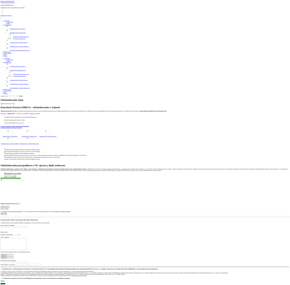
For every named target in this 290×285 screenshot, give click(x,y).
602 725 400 (10, 176)
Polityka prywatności (65, 211)
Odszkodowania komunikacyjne (29, 136)
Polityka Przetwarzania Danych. (79, 275)
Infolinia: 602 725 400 (6, 15)
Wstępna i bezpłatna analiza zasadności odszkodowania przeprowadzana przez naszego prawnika (15, 127)
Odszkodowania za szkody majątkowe (10, 143)
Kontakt (5, 56)
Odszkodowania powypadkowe (10, 136)
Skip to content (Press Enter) (7, 1)
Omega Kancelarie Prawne (7, 5)
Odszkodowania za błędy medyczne (47, 136)
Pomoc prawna (7, 51)
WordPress (57, 211)
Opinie (8, 23)
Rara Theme (45, 211)
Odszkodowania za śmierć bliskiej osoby (29, 143)
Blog (5, 54)
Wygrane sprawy (8, 53)
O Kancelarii (7, 21)
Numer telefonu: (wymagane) (8, 264)
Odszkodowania (7, 25)
